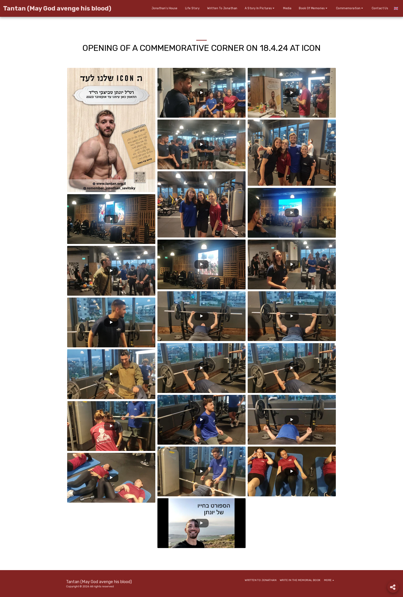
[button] (260, 8)
